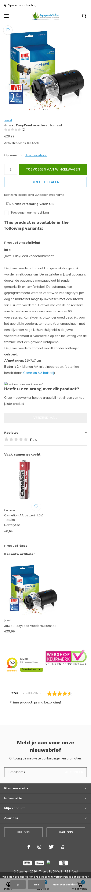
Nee (36, 884)
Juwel (8, 120)
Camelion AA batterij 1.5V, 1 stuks (23, 517)
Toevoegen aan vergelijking (30, 212)
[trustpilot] (66, 657)
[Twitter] (51, 846)
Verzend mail (45, 418)
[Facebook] (29, 846)
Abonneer (74, 772)
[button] (6, 16)
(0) (23, 129)
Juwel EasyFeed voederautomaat (30, 626)
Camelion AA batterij (38, 373)
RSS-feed (71, 871)
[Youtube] (62, 846)
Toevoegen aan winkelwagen (53, 169)
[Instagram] (39, 846)
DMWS (57, 871)
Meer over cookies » (65, 884)
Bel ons (23, 832)
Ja (18, 884)
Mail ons (66, 832)
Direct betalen (45, 182)
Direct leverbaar (36, 155)
